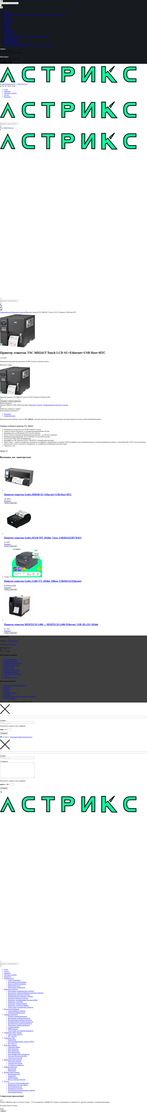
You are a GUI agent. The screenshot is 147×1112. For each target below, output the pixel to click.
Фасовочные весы (14, 1074)
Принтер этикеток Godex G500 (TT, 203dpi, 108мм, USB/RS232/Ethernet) (43, 581)
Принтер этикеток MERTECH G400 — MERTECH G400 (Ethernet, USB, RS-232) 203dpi (51, 624)
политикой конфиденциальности (21, 737)
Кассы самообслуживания (17, 984)
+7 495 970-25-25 (12, 641)
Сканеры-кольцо (13, 1027)
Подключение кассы (15, 1087)
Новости (7, 687)
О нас (6, 89)
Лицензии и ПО (9, 667)
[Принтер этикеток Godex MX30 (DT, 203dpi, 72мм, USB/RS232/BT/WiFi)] (19, 533)
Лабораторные (13, 1078)
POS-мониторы (13, 1049)
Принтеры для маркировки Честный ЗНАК (23, 1000)
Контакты (7, 97)
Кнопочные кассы (14, 985)
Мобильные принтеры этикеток (19, 995)
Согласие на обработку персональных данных (20, 696)
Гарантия (7, 91)
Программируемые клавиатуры (19, 1054)
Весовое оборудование (12, 665)
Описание (7, 414)
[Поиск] (1, 126)
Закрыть (3, 1111)
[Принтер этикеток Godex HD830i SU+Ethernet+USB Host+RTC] (19, 490)
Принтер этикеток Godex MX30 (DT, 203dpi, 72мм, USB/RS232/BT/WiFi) (43, 537)
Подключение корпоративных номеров (21, 1090)
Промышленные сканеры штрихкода (20, 1022)
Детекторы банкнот (14, 1061)
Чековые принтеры (10, 677)
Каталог (7, 689)
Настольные (12, 1069)
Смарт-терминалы (14, 980)
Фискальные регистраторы (17, 982)
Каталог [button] (3, 120)
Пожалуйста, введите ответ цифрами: (13, 726)
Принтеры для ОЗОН (15, 1002)
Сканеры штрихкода (11, 672)
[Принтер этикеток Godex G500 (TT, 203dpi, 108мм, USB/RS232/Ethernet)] (27, 577)
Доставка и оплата (10, 93)
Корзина (7, 691)
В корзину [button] (7, 501)
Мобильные (12, 1070)
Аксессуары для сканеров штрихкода (20, 1031)
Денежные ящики (14, 1047)
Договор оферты (9, 698)
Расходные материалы (11, 670)
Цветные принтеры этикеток (18, 998)
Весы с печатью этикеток (16, 1079)
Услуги (6, 95)
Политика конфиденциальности (15, 685)
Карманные (12, 1076)
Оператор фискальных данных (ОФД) (21, 1041)
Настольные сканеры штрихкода (19, 1018)
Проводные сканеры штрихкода (19, 1025)
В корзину (4, 401)
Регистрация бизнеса (15, 1092)
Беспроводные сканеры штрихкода (20, 1023)
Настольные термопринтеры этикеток (21, 991)
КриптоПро (12, 1040)
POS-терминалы (13, 1050)
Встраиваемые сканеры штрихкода (20, 1020)
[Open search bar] (1, 299)
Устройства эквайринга (16, 1065)
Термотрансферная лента (16, 1013)
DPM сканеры (13, 1029)
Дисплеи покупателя (15, 1058)
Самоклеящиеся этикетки (16, 1011)
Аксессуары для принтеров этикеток (20, 1007)
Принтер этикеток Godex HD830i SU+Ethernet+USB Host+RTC (38, 494)
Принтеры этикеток (35, 405)
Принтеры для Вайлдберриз (17, 1004)
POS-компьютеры (14, 1052)
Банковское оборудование (13, 663)
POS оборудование (10, 659)
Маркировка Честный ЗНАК (18, 1085)
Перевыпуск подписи (15, 1088)
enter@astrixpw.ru (11, 644)
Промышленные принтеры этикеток (55, 405)
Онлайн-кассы (9, 668)
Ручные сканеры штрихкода (17, 1016)
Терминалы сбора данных (13, 674)
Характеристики (9, 416)
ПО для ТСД (12, 1036)
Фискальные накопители (16, 987)
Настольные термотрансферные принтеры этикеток (25, 993)
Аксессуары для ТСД (15, 1034)
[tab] (75, 414)
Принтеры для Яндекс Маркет (18, 1005)
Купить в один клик (14, 401)
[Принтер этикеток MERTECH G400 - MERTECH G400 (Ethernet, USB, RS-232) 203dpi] (19, 620)
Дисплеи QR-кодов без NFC (17, 1056)
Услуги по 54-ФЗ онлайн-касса (18, 1083)
